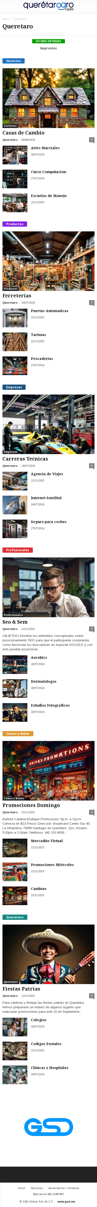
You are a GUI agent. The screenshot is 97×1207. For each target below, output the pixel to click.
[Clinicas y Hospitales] (14, 1075)
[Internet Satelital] (14, 505)
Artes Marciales (45, 148)
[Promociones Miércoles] (14, 872)
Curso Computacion (48, 172)
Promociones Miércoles (52, 865)
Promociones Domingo (31, 805)
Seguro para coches (49, 522)
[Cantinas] (14, 895)
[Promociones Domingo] (48, 771)
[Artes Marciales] (14, 155)
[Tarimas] (14, 342)
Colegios (39, 1020)
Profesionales (13, 615)
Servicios (10, 126)
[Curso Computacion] (14, 179)
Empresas (10, 452)
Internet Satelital (46, 498)
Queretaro (9, 139)
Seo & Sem (15, 622)
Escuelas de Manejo (49, 196)
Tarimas (38, 335)
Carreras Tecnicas (25, 459)
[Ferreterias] (48, 261)
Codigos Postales (46, 1044)
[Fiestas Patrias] (48, 954)
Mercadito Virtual (47, 841)
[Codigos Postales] (14, 1051)
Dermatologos (43, 681)
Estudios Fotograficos (50, 705)
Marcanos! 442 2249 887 (48, 1194)
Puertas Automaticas (49, 311)
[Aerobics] (14, 664)
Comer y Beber (14, 798)
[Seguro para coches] (14, 529)
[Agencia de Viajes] (14, 481)
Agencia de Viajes (47, 474)
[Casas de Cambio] (48, 98)
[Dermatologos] (14, 688)
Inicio (5, 19)
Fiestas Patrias (21, 989)
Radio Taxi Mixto (49, 48)
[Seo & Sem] (48, 587)
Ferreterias (16, 296)
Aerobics (39, 658)
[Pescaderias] (14, 365)
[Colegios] (14, 1027)
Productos (11, 288)
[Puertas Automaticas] (14, 318)
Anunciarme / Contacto (63, 1188)
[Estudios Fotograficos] (14, 712)
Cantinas (39, 889)
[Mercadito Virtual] (14, 848)
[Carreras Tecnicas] (48, 424)
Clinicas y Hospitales (49, 1068)
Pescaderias (42, 359)
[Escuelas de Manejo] (14, 203)
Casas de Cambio (23, 133)
